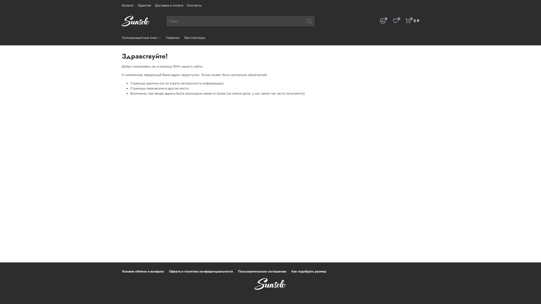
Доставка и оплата (169, 5)
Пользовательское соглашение (262, 271)
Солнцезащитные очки (139, 37)
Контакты (194, 5)
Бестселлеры (194, 37)
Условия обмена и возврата (143, 271)
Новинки (172, 37)
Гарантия (144, 5)
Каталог (128, 5)
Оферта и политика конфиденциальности (201, 271)
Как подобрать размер (308, 271)
